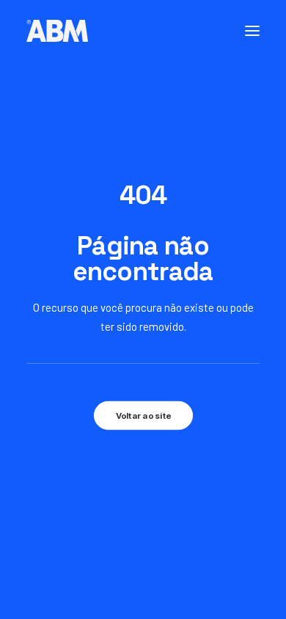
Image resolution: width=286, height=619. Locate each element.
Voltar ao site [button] (143, 415)
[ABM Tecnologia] (57, 31)
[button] (252, 31)
